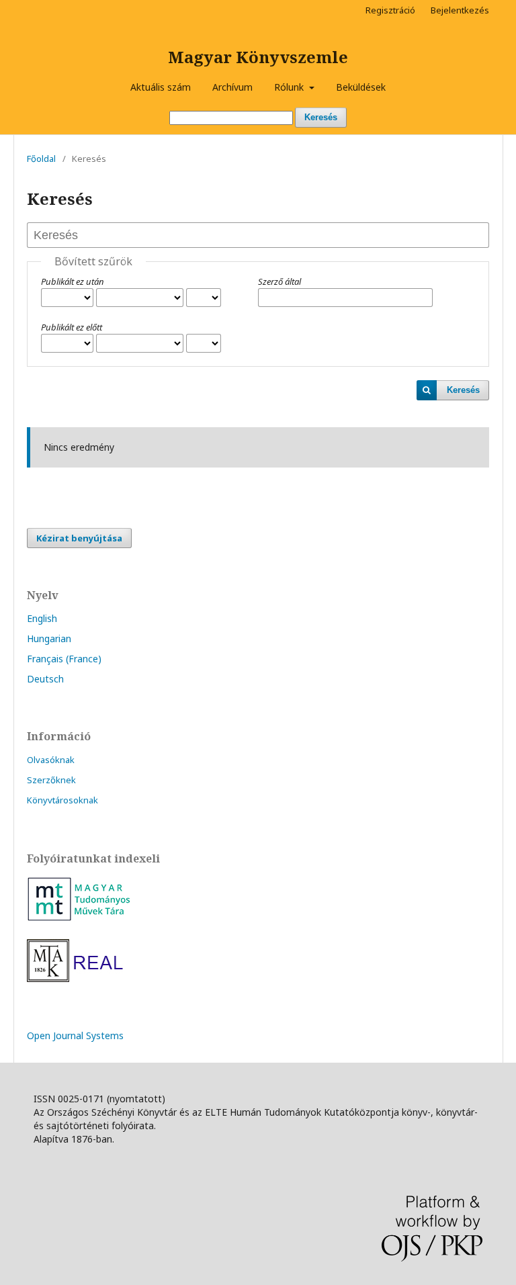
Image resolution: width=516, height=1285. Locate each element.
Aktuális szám (160, 87)
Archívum (232, 87)
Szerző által (279, 281)
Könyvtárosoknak (62, 800)
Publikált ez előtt (71, 327)
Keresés (320, 117)
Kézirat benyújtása (79, 538)
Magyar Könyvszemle (258, 57)
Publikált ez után (72, 281)
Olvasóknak (51, 760)
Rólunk (290, 87)
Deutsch (45, 678)
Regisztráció (390, 10)
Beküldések (361, 87)
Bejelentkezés (460, 10)
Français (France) (64, 658)
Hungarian (49, 638)
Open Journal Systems (75, 1035)
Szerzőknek (51, 780)
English (42, 618)
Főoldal (41, 158)
